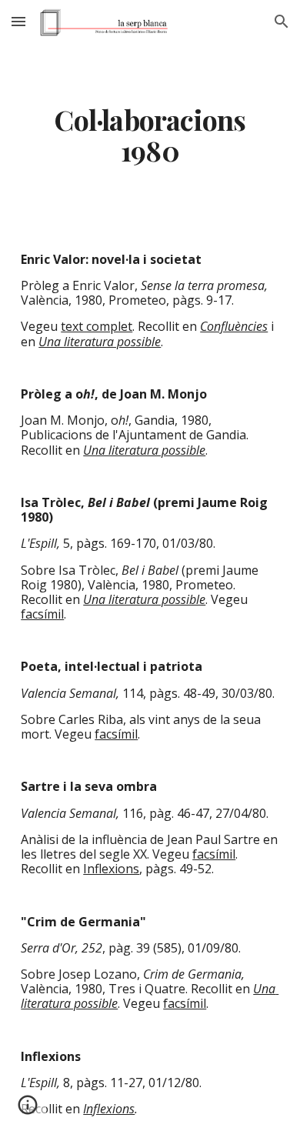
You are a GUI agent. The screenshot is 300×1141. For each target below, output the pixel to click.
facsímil (42, 614)
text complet (96, 326)
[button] (18, 21)
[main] (150, 135)
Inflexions (111, 868)
